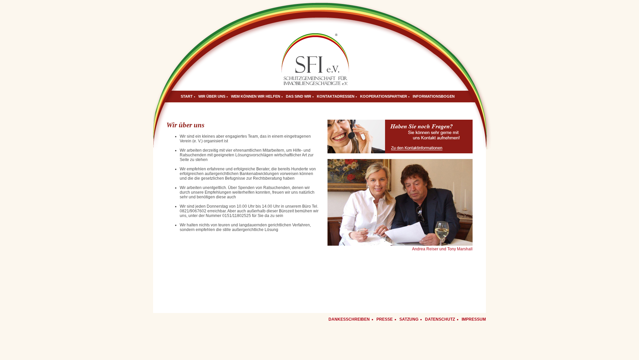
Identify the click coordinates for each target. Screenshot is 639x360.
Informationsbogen (434, 96)
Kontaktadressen (335, 96)
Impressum (474, 319)
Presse (384, 319)
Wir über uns (211, 96)
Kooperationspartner (383, 96)
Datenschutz (440, 319)
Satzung (408, 319)
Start (187, 96)
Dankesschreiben (349, 319)
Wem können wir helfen (255, 96)
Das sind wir (298, 96)
